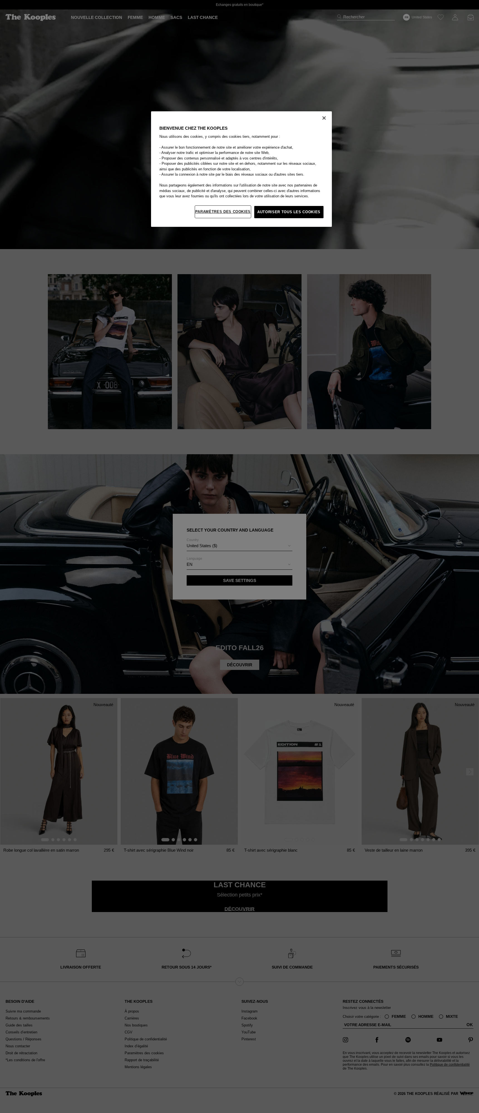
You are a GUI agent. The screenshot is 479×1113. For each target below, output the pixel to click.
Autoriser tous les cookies (288, 212)
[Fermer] (324, 118)
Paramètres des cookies (223, 212)
